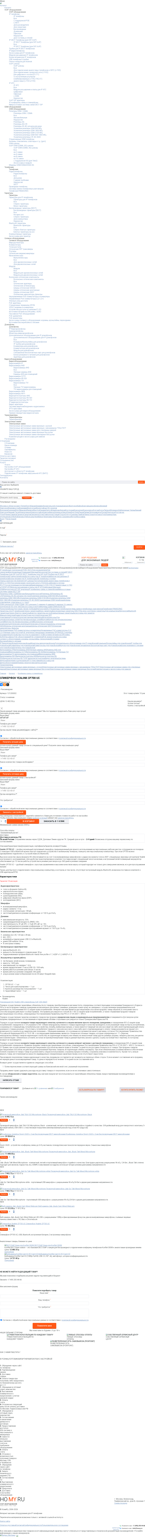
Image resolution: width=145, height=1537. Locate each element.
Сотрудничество (7, 460)
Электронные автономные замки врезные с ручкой (30, 426)
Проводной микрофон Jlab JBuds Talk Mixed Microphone (72, 1152)
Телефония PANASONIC (18, 191)
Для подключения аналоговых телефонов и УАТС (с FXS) (37, 70)
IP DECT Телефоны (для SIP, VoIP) (23, 40)
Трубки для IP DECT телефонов (22, 49)
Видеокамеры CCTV (17, 376)
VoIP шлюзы (14, 64)
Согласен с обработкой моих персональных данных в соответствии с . (46, 1320)
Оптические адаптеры (23, 284)
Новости (8, 452)
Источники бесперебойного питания (24, 322)
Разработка (20, 1535)
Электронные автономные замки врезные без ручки (31, 432)
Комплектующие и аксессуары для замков (27, 437)
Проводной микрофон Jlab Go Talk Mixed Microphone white (75, 1171)
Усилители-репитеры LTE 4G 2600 (27, 137)
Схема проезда (120, 1503)
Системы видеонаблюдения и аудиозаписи (27, 406)
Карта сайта (5, 1521)
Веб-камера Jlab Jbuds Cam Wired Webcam (56, 1206)
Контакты (4, 478)
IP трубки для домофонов (24, 344)
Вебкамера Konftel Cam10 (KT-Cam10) (54, 1254)
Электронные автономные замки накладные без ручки (31, 434)
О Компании (5, 441)
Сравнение (141, 562)
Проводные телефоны (18, 187)
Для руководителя (21, 25)
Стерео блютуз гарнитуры (24, 230)
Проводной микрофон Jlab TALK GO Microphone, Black (69, 1114)
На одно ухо (19, 215)
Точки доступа (15, 247)
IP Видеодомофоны (17, 329)
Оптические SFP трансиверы (21, 249)
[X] (7, 684)
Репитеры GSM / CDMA (18, 111)
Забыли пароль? (7, 546)
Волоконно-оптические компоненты (24, 277)
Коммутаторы (15, 245)
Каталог (3, 5)
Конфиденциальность (33, 1525)
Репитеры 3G (19, 122)
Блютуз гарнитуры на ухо (24, 232)
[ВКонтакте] (1, 684)
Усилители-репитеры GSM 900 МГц (28, 128)
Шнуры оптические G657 (24, 292)
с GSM (16, 96)
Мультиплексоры (16, 256)
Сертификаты (10, 450)
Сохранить (26, 497)
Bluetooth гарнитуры (17, 223)
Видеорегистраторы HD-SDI (20, 398)
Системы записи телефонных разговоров (26, 189)
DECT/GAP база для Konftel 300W (48, 1245)
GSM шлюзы (14, 143)
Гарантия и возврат (8, 458)
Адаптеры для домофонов (24, 357)
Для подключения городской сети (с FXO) (31, 72)
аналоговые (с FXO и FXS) (24, 81)
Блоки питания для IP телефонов (22, 57)
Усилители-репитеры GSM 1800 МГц (28, 130)
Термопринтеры (15, 419)
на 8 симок (18, 156)
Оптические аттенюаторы (24, 286)
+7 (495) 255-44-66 (58, 558)
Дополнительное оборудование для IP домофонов (30, 335)
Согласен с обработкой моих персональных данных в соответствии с (43, 738)
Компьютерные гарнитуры (20, 234)
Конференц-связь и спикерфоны (30, 673)
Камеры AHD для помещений (25, 374)
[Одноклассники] (4, 684)
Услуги (3, 462)
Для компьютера (21, 219)
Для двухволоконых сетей (25, 264)
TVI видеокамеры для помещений (27, 389)
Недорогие (18, 36)
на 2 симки (18, 152)
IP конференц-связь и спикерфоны (23, 102)
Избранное (128, 562)
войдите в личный (40, 818)
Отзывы (8, 447)
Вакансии (8, 454)
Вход (2, 519)
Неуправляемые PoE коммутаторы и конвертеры (29, 296)
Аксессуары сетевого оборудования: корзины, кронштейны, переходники (39, 320)
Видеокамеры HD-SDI (18, 378)
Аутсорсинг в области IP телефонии (19, 471)
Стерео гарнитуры (21, 204)
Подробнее (9, 1252)
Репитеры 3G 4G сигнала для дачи (28, 126)
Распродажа (10, 439)
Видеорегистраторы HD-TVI (20, 400)
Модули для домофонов (24, 350)
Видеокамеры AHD (17, 365)
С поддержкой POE (21, 21)
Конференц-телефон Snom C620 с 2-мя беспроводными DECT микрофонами (98, 1134)
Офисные (17, 33)
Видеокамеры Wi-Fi (17, 393)
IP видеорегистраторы (18, 402)
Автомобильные (20, 118)
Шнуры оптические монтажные (27, 290)
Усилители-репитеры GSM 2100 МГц (28, 133)
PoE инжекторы (15, 318)
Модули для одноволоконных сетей (28, 273)
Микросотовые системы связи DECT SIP (26, 105)
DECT (16, 184)
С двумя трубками (21, 180)
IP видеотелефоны (17, 51)
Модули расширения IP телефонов (23, 55)
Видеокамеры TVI (16, 381)
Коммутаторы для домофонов (26, 348)
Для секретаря (20, 27)
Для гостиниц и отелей (23, 38)
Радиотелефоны (16, 171)
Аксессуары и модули (23, 163)
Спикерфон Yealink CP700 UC (38, 1224)
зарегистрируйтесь (34, 553)
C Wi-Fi (16, 23)
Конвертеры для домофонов (25, 346)
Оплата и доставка (8, 456)
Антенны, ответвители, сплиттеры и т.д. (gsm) (27, 141)
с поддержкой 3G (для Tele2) (25, 161)
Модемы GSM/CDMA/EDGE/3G (21, 165)
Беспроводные (20, 29)
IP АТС (11, 83)
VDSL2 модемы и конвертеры (21, 307)
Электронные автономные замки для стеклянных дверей (32, 430)
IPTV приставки (15, 409)
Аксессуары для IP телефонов (21, 53)
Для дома (18, 178)
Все (15, 18)
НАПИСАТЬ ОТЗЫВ (11, 1080)
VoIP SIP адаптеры (17, 100)
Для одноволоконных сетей (25, 262)
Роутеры (12, 251)
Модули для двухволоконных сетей (28, 275)
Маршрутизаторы (16, 243)
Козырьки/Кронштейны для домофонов (30, 342)
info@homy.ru (56, 560)
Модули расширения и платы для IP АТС (30, 90)
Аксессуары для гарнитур (19, 236)
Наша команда (11, 445)
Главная (3, 673)
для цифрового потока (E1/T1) (26, 74)
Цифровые (18, 92)
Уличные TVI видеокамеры (25, 387)
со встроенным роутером (24, 77)
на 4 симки (18, 154)
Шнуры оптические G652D (24, 288)
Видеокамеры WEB (17, 391)
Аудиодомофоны (16, 331)
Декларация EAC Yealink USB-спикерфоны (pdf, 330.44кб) (23, 1002)
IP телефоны (14, 14)
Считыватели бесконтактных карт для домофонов (34, 353)
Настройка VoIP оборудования (18, 467)
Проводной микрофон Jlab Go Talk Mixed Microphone (68, 1189)
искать (141, 482)
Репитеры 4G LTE (20, 124)
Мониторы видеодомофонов (21, 333)
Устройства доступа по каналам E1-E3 (25, 309)
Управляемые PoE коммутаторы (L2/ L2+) (26, 299)
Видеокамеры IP (16, 363)
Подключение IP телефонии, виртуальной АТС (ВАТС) (26, 473)
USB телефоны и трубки (19, 59)
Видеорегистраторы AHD (19, 396)
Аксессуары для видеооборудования (24, 411)
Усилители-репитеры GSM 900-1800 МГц (30, 135)
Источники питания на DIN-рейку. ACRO (25, 312)
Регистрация (11, 519)
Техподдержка (6, 475)
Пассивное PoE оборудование (22, 314)
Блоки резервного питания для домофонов (32, 355)
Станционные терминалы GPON (22, 305)
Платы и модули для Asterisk (20, 61)
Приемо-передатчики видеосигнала (24, 413)
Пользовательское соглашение (55, 1525)
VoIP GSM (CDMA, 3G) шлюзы (21, 146)
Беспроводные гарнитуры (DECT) (22, 208)
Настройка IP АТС (12, 469)
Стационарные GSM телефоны (21, 139)
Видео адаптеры (16, 404)
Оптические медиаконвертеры (21, 253)
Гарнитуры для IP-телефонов (21, 197)
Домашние (18, 31)
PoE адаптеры (15, 303)
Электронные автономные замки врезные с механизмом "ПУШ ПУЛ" (37, 428)
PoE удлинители (15, 316)
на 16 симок (19, 158)
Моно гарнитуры (20, 206)
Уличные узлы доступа (18, 301)
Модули (12, 266)
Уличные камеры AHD (22, 372)
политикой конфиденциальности (72, 738)
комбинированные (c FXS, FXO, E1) (28, 79)
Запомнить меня (9, 542)
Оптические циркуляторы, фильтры (28, 294)
